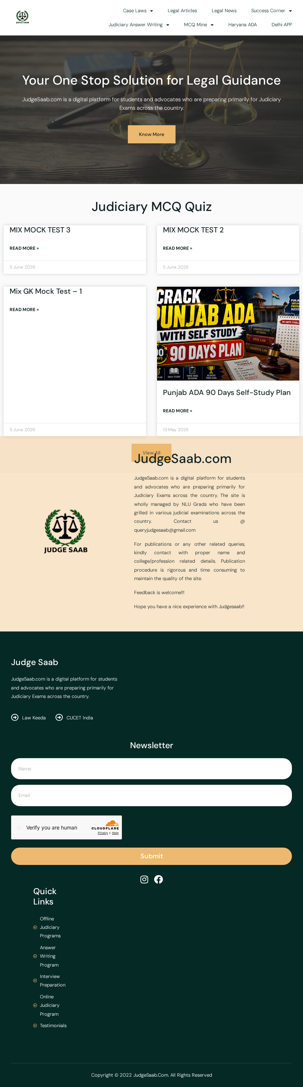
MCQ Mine (195, 24)
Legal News (224, 10)
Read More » (24, 248)
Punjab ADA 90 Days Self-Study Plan (227, 392)
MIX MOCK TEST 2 (193, 230)
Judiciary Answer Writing (136, 24)
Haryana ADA (242, 24)
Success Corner (268, 10)
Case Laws (134, 10)
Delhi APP (282, 24)
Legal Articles (182, 10)
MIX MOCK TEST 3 (40, 230)
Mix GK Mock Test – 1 (46, 291)
